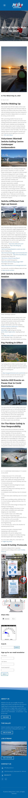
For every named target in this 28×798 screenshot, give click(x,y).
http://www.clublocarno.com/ (16, 243)
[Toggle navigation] (4, 5)
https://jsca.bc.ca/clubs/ (8, 270)
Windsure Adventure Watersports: (9, 326)
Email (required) (5, 667)
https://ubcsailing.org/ (15, 245)
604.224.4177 (7, 775)
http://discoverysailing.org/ (20, 254)
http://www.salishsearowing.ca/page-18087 (12, 262)
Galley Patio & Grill (8, 335)
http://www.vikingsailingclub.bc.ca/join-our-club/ (13, 249)
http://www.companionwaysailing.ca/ (10, 258)
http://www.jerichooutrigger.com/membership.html (14, 252)
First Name (4, 655)
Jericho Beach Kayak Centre (8, 332)
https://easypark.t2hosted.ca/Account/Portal (14, 373)
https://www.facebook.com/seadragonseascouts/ (13, 265)
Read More (6, 717)
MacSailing (4, 330)
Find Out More (7, 732)
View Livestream (7, 758)
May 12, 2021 (6, 100)
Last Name (4, 661)
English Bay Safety (7, 541)
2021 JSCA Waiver (8, 135)
